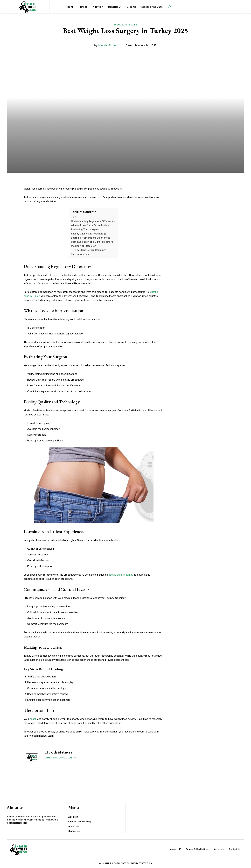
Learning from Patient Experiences (90, 237)
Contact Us (74, 831)
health (33, 719)
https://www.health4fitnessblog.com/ (61, 758)
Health (70, 6)
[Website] (46, 763)
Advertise (73, 826)
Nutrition (98, 6)
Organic (131, 6)
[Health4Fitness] (32, 758)
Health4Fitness (108, 45)
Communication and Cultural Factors (92, 241)
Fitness (83, 6)
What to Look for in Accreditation (90, 225)
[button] (169, 7)
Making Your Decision (83, 246)
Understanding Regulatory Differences (93, 221)
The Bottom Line (80, 254)
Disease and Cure (152, 6)
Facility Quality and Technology (88, 233)
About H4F (73, 817)
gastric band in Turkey (121, 574)
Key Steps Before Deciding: (90, 250)
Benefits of (115, 6)
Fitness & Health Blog (79, 821)
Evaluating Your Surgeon (85, 229)
